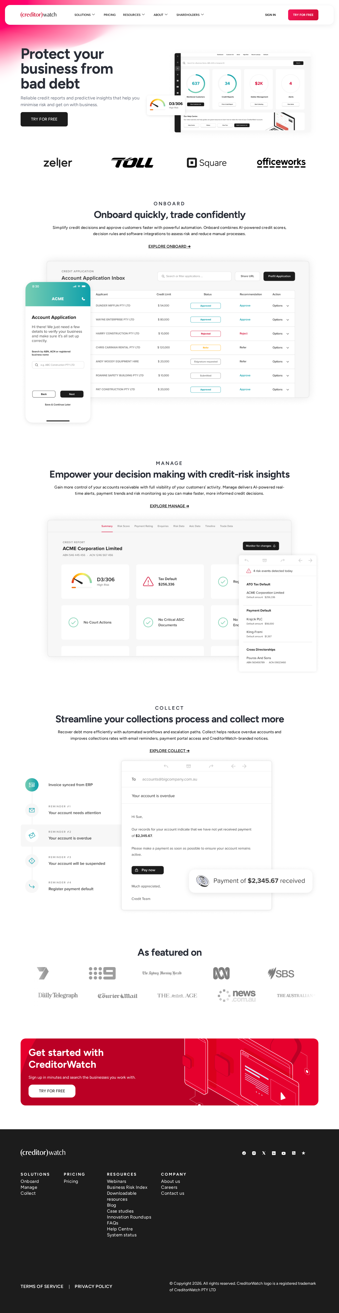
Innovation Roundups (129, 1217)
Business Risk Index (127, 1187)
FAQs (112, 1223)
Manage (29, 1187)
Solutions (82, 15)
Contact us (172, 1193)
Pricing (110, 15)
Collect (28, 1193)
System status (122, 1235)
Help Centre (120, 1229)
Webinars (116, 1181)
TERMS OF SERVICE (42, 1286)
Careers (169, 1187)
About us (170, 1181)
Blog (111, 1205)
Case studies (120, 1211)
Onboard (30, 1181)
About (158, 15)
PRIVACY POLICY (93, 1286)
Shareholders (188, 15)
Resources (131, 15)
